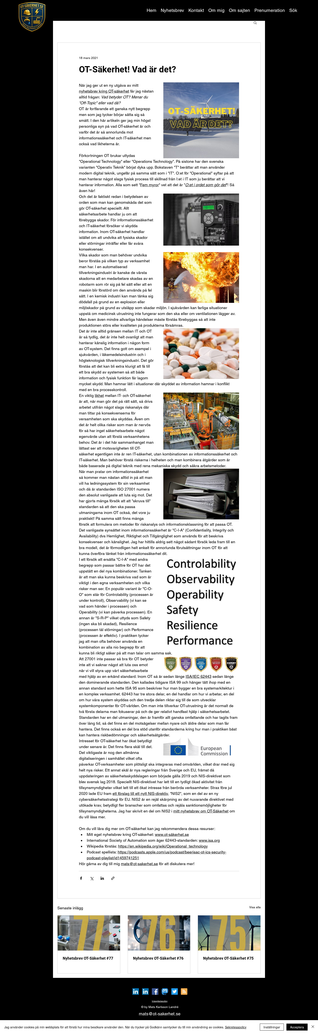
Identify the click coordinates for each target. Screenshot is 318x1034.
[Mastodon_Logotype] (165, 991)
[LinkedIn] (135, 991)
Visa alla (255, 907)
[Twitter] (174, 991)
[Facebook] (155, 991)
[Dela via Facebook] (81, 878)
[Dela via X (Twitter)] (92, 878)
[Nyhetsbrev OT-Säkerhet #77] (89, 933)
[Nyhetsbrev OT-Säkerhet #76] (159, 933)
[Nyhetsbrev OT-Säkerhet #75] (229, 933)
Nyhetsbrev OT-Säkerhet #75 (228, 958)
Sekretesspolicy (235, 1027)
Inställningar (271, 1027)
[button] (269, 10)
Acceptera (297, 1027)
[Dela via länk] (113, 878)
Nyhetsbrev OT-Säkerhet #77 (88, 958)
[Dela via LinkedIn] (102, 878)
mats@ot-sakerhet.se (159, 1013)
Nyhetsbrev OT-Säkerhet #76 (158, 958)
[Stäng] (312, 1027)
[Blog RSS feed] (184, 991)
